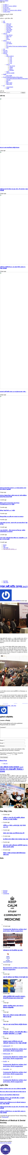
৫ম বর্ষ (10, 63)
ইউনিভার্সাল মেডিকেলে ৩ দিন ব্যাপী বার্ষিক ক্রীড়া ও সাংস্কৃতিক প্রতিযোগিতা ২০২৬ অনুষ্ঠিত (15, 1032)
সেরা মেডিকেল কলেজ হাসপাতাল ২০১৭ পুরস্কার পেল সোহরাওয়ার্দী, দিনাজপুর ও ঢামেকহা (11, 769)
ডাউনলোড (5, 53)
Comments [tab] (6, 893)
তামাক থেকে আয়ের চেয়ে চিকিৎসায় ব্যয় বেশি (13, 833)
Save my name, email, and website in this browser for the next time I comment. (12, 749)
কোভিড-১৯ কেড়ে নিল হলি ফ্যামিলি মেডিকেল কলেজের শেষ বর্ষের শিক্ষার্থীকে (14, 818)
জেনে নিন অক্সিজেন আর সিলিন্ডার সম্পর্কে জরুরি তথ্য (15, 977)
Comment (3, 727)
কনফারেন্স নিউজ (9, 26)
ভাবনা (7, 47)
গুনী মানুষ (8, 39)
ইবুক (7, 54)
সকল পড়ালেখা (12, 66)
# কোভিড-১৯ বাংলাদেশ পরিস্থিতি (9, 6)
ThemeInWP (5, 1117)
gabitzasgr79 (6, 1046)
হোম (4, 21)
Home (4, 545)
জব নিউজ (8, 32)
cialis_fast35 (6, 1077)
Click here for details (5, 1142)
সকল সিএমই (17, 78)
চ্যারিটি (7, 88)
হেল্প (4, 85)
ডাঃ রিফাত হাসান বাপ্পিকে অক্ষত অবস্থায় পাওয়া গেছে (15, 839)
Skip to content (4, 0)
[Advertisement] (14, 565)
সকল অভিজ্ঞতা (9, 43)
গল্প (6, 45)
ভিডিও (7, 38)
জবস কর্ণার (5, 50)
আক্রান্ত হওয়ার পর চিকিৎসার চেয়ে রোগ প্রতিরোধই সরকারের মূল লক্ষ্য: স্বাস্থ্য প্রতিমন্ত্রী (14, 1042)
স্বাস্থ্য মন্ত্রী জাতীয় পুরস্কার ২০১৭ (10, 549)
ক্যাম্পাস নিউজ (9, 29)
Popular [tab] (5, 890)
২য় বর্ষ (10, 59)
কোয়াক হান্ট (5, 52)
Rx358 (5, 1061)
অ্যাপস (7, 71)
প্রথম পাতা (5, 763)
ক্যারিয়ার (11, 67)
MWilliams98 (6, 1053)
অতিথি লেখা (8, 42)
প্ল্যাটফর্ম (1, 15)
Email (2, 743)
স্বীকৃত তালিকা (9, 84)
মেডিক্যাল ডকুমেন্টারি (10, 73)
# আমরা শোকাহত (6, 11)
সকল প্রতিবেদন (9, 35)
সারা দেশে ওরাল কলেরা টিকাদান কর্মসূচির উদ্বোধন (9, 147)
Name (2, 740)
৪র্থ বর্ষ (10, 61)
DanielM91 (6, 1069)
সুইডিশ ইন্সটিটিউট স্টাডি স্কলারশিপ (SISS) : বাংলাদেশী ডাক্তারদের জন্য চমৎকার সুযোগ (14, 997)
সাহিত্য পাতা (8, 24)
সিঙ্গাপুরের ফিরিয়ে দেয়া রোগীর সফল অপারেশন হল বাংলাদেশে (11, 516)
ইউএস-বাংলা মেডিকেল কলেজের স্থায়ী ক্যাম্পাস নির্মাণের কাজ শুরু (13, 1091)
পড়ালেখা (8, 64)
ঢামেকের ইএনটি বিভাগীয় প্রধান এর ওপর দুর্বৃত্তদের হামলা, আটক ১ (13, 391)
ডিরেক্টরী (4, 74)
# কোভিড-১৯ (6, 4)
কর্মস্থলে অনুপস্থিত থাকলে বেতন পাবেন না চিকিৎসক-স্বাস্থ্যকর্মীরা (13, 1006)
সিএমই (12, 77)
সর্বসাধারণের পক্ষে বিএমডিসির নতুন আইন (13, 950)
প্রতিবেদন (5, 33)
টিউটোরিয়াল (11, 70)
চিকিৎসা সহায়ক (9, 82)
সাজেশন (11, 68)
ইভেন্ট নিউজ (8, 28)
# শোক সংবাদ (6, 7)
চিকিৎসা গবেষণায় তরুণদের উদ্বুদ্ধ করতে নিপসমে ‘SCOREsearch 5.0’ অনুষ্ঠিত (9, 503)
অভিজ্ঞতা (5, 40)
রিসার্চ (7, 81)
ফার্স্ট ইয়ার (16, 46)
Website (2, 746)
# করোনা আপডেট (6, 9)
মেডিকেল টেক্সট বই (10, 56)
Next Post (3, 760)
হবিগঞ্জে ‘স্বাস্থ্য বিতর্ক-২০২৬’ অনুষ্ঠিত (7, 510)
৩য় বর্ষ (10, 60)
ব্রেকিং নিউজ (8, 31)
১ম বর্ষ (10, 57)
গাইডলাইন (8, 80)
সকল (4, 49)
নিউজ (4, 22)
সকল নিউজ (8, 25)
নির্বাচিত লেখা (8, 36)
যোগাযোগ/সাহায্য (9, 87)
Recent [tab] (5, 892)
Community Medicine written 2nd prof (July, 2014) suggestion (15, 930)
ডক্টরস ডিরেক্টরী (9, 75)
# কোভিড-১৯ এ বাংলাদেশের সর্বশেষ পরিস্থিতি (12, 10)
